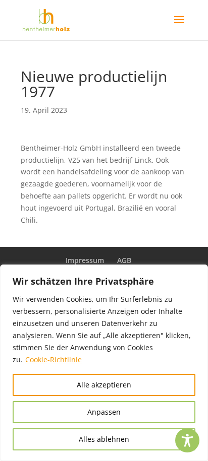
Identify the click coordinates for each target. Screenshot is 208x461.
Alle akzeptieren (104, 384)
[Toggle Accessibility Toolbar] (187, 440)
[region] (104, 363)
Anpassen (104, 412)
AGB (124, 260)
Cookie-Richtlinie (53, 359)
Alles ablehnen (104, 439)
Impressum (85, 260)
